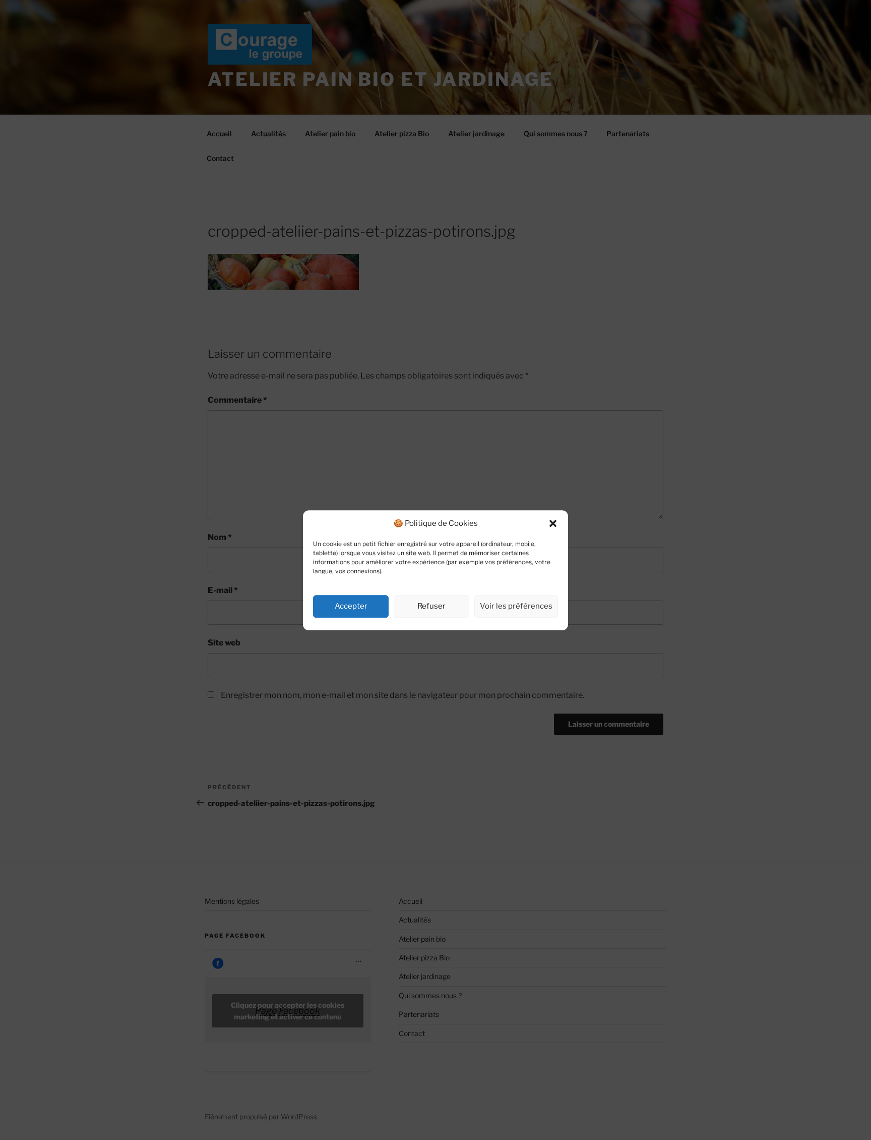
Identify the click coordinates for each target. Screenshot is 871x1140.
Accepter (351, 606)
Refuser (431, 606)
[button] (553, 523)
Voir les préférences (516, 606)
